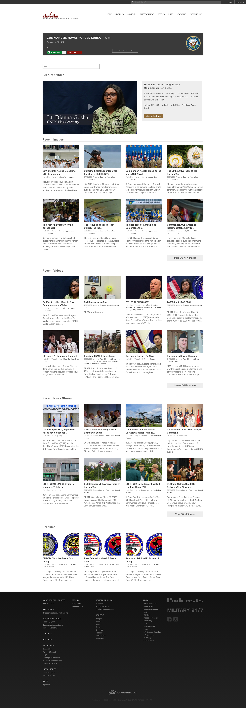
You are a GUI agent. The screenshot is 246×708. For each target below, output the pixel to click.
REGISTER (240, 2)
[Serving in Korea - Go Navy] (144, 342)
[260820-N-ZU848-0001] (185, 288)
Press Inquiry (196, 14)
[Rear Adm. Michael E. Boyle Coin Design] (144, 545)
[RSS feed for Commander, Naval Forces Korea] (106, 38)
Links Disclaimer (150, 604)
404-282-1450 (48, 604)
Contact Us (47, 649)
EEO (145, 624)
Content (131, 14)
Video (98, 621)
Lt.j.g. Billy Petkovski (136, 310)
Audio (98, 627)
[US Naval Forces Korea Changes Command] (185, 416)
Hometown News (146, 14)
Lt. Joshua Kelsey (148, 359)
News (98, 624)
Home (109, 14)
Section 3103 (149, 641)
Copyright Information (51, 658)
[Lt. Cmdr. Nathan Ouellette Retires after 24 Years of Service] (185, 470)
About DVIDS (49, 646)
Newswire (181, 14)
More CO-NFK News (185, 514)
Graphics (99, 630)
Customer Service (50, 663)
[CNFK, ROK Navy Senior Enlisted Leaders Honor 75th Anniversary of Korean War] (144, 470)
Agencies (46, 685)
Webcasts (100, 639)
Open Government (151, 609)
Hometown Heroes (103, 607)
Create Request (49, 673)
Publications (100, 636)
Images (99, 619)
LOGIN (230, 2)
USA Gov (147, 615)
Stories (161, 14)
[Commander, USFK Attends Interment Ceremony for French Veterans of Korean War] (185, 211)
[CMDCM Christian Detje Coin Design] (61, 545)
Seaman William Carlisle (98, 361)
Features (119, 14)
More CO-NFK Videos (185, 385)
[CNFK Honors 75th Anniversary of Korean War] (102, 470)
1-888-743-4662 (49, 622)
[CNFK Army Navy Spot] (102, 288)
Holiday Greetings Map (105, 609)
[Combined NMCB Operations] (102, 342)
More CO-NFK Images (185, 258)
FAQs (45, 655)
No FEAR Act (148, 607)
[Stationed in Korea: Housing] (185, 342)
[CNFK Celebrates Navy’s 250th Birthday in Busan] (102, 416)
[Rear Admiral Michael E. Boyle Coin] (102, 545)
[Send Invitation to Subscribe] (109, 38)
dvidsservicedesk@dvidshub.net (55, 613)
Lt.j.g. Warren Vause (66, 177)
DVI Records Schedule (152, 632)
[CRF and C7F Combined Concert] (61, 342)
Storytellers (76, 604)
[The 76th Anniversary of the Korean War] (185, 157)
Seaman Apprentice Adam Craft (149, 307)
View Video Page (153, 116)
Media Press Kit (49, 676)
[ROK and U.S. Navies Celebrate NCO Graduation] (61, 157)
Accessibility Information (52, 661)
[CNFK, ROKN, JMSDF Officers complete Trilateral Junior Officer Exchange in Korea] (61, 470)
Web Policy (148, 621)
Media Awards (77, 607)
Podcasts (99, 633)
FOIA (145, 612)
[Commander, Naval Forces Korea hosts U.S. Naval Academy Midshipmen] (144, 157)
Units (170, 14)
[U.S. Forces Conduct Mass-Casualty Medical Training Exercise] (144, 416)
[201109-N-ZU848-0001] (144, 288)
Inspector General (151, 618)
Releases (99, 604)
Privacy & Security (50, 652)
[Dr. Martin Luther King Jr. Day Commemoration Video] (61, 288)
